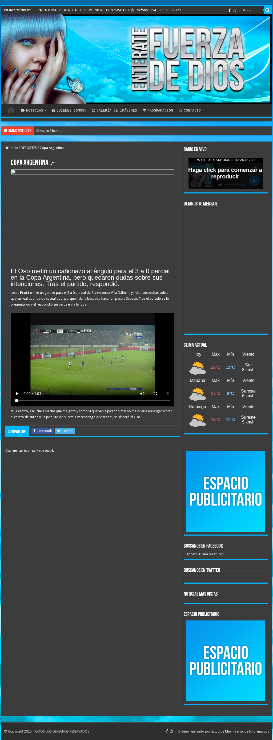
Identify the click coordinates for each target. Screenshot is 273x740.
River (95, 293)
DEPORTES (29, 148)
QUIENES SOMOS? (71, 110)
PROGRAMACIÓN (160, 110)
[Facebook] (229, 10)
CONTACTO (192, 110)
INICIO (11, 109)
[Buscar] (268, 10)
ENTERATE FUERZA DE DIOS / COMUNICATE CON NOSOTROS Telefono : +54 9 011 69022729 (112, 10)
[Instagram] (234, 10)
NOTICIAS (34, 110)
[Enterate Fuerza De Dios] (136, 59)
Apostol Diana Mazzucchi (205, 554)
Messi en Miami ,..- (50, 131)
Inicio (13, 148)
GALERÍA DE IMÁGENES (117, 110)
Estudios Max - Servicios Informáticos (240, 731)
